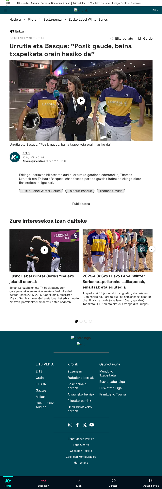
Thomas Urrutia (110, 191)
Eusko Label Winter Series (41, 191)
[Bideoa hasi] (81, 101)
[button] (152, 249)
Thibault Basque (80, 191)
